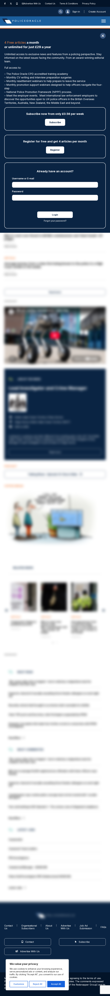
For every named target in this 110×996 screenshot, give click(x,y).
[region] (37, 974)
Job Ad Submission (85, 927)
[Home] (21, 21)
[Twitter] (11, 3)
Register (55, 149)
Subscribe (55, 122)
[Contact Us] (23, 3)
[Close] (103, 36)
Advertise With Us (32, 3)
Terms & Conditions (69, 3)
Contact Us (50, 3)
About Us (48, 927)
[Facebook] (5, 3)
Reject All (37, 984)
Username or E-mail (23, 178)
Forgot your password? (55, 220)
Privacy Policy (89, 3)
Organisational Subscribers (29, 927)
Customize (18, 984)
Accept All (56, 984)
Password (17, 191)
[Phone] (17, 3)
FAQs (103, 927)
